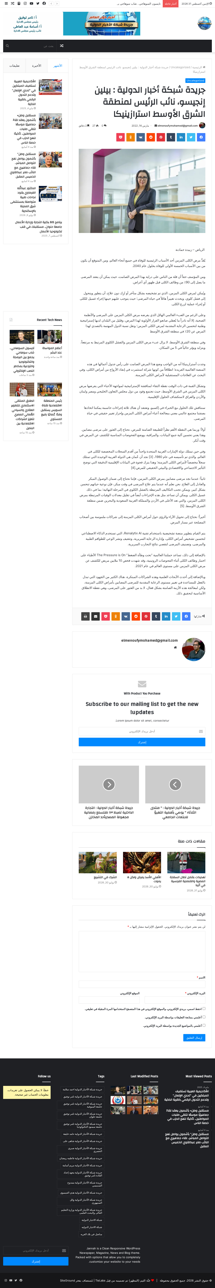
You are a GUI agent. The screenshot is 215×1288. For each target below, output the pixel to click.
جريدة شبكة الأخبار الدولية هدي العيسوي (81, 1192)
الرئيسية (197, 67)
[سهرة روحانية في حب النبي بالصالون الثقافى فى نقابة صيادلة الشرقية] (118, 1110)
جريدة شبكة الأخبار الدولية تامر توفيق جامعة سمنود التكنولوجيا (82, 1125)
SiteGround (67, 1280)
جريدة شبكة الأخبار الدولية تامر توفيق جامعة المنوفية (82, 1105)
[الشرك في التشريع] (98, 862)
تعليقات (14, 66)
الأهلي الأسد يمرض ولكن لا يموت (144, 879)
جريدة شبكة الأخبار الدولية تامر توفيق (82, 1096)
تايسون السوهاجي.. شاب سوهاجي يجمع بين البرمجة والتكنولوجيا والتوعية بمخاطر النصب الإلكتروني (103, 3)
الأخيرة (36, 66)
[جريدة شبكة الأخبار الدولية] (204, 23)
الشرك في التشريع (105, 877)
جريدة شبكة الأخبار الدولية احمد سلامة (82, 1089)
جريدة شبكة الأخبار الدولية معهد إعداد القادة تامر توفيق (83, 1174)
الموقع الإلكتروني (130, 993)
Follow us (44, 1076)
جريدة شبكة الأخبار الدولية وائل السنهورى (86, 1201)
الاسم (201, 977)
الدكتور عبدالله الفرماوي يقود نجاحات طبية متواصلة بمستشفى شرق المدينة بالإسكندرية (23, 200)
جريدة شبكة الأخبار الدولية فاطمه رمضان (80, 1158)
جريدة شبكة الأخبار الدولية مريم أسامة (82, 1165)
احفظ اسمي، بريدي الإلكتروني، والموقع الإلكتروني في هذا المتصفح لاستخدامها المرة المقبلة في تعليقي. (143, 1009)
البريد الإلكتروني (195, 993)
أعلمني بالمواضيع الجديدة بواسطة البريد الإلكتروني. (172, 1025)
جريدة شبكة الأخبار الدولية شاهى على (82, 1141)
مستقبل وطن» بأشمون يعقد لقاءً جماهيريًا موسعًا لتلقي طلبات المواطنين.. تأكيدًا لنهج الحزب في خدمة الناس (24, 129)
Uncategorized (180, 67)
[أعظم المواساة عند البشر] (49, 337)
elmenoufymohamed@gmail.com (178, 125)
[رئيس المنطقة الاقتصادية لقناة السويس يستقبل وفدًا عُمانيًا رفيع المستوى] (49, 389)
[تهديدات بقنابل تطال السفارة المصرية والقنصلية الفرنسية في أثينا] (186, 862)
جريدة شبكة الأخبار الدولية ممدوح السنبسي (84, 1184)
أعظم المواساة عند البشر (52, 350)
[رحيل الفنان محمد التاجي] (134, 1110)
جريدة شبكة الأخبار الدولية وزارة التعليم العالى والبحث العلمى (81, 1211)
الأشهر (58, 66)
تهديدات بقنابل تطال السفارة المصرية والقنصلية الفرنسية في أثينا (187, 881)
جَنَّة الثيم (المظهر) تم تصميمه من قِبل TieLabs (122, 1280)
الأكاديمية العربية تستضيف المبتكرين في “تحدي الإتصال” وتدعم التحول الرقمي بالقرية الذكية (24, 93)
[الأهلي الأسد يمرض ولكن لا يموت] (142, 862)
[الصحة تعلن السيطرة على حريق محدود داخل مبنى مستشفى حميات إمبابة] (118, 1100)
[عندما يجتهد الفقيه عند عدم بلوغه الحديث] (150, 1110)
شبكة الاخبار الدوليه (92, 1227)
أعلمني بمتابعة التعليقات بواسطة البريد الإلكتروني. (173, 1017)
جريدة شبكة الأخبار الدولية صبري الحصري (85, 1150)
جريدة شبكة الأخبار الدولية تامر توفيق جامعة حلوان (82, 1115)
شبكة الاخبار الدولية (92, 1219)
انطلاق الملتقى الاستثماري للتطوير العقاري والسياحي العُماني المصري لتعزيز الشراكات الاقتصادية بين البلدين (22, 414)
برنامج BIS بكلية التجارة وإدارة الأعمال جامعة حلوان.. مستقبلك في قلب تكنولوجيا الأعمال (38, 227)
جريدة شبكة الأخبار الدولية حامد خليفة (82, 1133)
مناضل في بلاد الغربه (91, 1234)
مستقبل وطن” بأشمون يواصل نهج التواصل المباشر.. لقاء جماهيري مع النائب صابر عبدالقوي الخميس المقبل (23, 165)
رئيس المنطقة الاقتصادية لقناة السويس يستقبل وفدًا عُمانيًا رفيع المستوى (51, 410)
